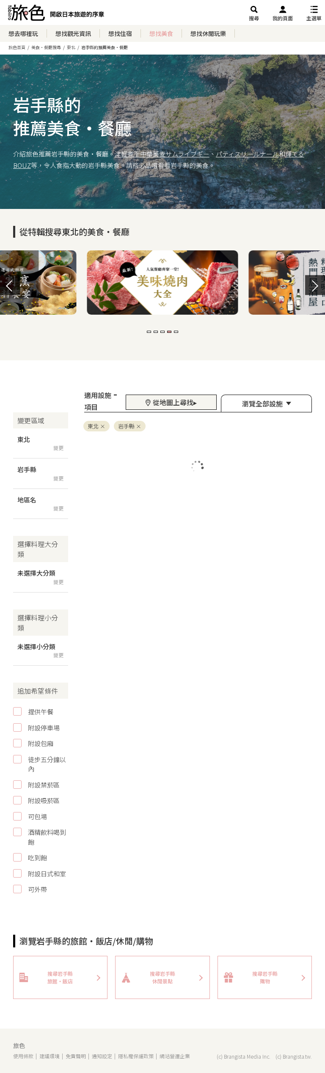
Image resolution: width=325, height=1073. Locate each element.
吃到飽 (37, 857)
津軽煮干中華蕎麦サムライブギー (162, 153)
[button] (149, 332)
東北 (93, 426)
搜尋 (254, 18)
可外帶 (37, 889)
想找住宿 (120, 33)
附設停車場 (44, 727)
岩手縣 (126, 426)
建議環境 (49, 1055)
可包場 (37, 816)
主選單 (314, 18)
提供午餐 (40, 711)
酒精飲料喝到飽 (47, 837)
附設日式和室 (47, 873)
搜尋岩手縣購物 (265, 977)
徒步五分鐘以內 (47, 764)
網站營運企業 (175, 1055)
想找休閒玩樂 (208, 33)
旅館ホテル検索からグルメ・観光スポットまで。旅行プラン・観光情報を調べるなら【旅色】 (56, 15)
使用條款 (23, 1055)
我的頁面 (283, 18)
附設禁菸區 (44, 784)
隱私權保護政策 (136, 1055)
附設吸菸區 (44, 800)
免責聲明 (76, 1055)
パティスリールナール (247, 153)
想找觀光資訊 (73, 33)
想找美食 (161, 33)
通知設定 (102, 1055)
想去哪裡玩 (23, 33)
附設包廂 (40, 743)
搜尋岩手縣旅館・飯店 (60, 977)
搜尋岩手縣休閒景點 (162, 977)
